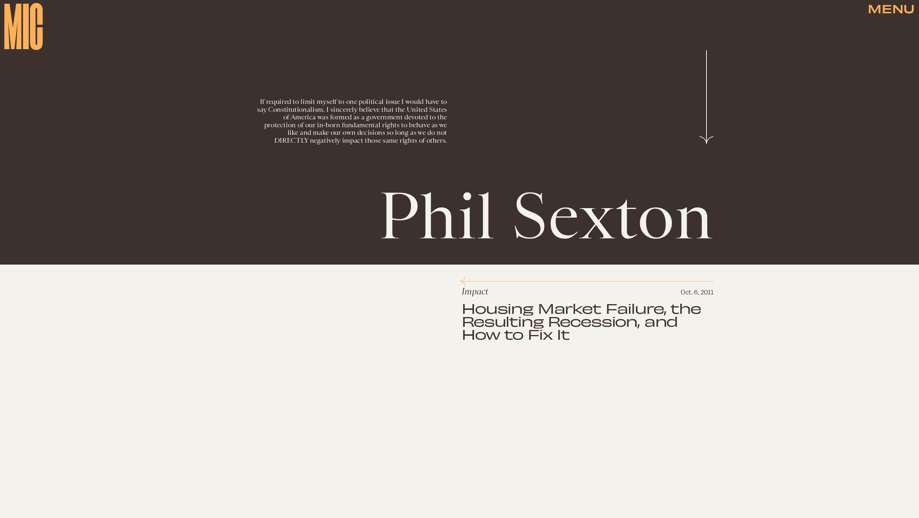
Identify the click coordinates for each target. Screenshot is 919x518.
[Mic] (23, 26)
